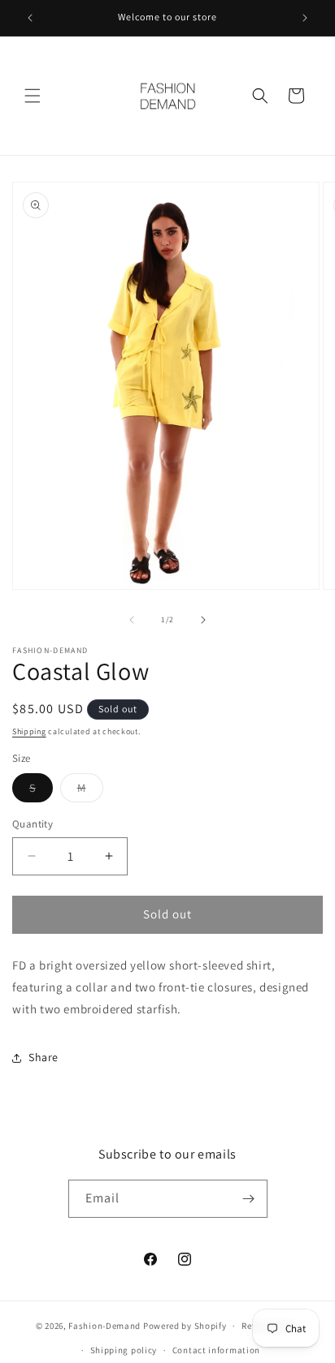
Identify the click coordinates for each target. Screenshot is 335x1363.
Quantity (32, 824)
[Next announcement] (305, 18)
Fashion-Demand (104, 1325)
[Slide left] (132, 620)
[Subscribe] (249, 1199)
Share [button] (43, 1057)
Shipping (29, 731)
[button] (32, 96)
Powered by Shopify (185, 1325)
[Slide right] (203, 620)
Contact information (216, 1350)
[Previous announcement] (30, 18)
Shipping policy (124, 1350)
